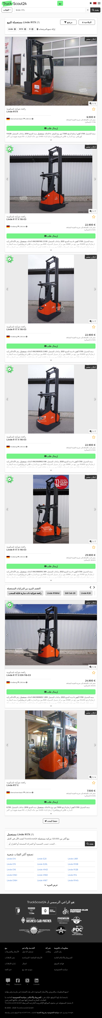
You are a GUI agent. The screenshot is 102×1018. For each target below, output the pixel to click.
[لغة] (94, 3)
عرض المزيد (52, 885)
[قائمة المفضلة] (91, 3)
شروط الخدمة (41, 1012)
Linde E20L (42, 864)
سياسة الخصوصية (53, 1012)
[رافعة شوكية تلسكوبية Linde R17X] (51, 71)
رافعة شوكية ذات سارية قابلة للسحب (25, 593)
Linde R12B (73, 869)
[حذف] (87, 9)
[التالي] (95, 71)
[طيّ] (51, 140)
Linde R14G (73, 880)
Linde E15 (11, 864)
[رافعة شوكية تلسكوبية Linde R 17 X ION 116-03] (51, 634)
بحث (96, 10)
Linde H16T (42, 880)
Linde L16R (73, 858)
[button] (99, 3)
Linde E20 (41, 858)
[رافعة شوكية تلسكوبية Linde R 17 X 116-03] (51, 179)
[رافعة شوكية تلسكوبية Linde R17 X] (51, 745)
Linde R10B (73, 864)
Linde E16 (11, 869)
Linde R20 (86, 593)
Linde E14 (11, 858)
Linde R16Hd (53, 593)
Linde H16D (42, 875)
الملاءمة (87, 22)
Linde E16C (12, 875)
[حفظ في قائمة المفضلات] (93, 109)
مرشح (69, 22)
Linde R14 (72, 875)
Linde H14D (42, 869)
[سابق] (7, 71)
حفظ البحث (51, 821)
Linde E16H (12, 880)
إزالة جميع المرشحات (46, 29)
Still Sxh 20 (70, 593)
